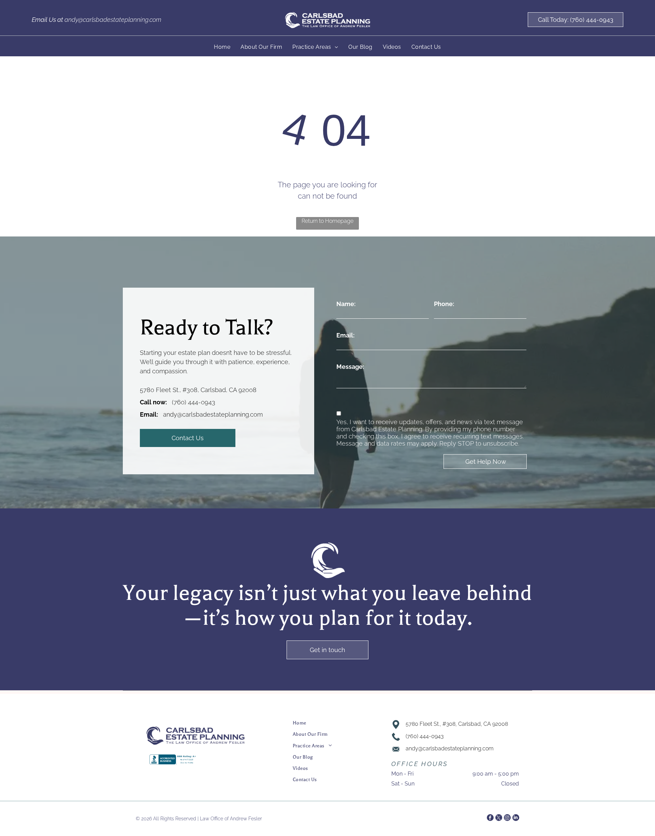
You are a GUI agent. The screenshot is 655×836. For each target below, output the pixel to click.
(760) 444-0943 (193, 402)
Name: (345, 303)
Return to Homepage (327, 221)
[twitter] (498, 818)
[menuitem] (222, 47)
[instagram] (507, 818)
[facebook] (490, 818)
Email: (345, 335)
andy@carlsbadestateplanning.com (112, 19)
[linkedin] (515, 818)
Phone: (444, 303)
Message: (350, 366)
